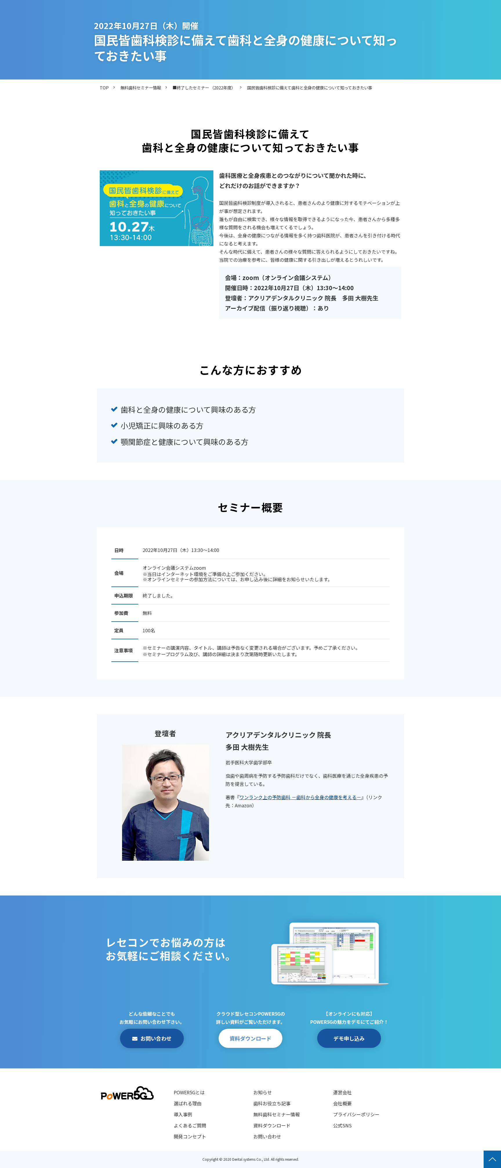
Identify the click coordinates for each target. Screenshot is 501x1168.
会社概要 (342, 1103)
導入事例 (183, 1114)
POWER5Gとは (189, 1092)
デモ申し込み (349, 1038)
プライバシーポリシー (356, 1114)
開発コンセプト (190, 1136)
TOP (104, 87)
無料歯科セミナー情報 (140, 87)
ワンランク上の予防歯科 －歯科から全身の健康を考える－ (300, 797)
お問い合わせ (156, 1038)
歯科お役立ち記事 (272, 1103)
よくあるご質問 (190, 1125)
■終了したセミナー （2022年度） (204, 87)
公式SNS (342, 1125)
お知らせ (262, 1092)
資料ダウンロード (250, 1038)
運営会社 (342, 1092)
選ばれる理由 (188, 1103)
